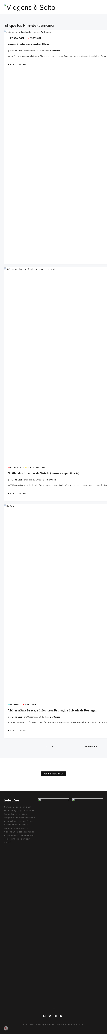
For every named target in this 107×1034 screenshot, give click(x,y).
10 (65, 746)
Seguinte (93, 746)
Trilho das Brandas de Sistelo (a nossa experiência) (43, 473)
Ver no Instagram (54, 774)
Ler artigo (15, 64)
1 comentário (49, 479)
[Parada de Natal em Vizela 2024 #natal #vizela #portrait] (16, 774)
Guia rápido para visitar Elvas (28, 44)
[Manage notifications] (6, 1028)
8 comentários (52, 50)
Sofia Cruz (17, 50)
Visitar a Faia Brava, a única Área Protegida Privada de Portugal (52, 710)
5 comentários (52, 717)
